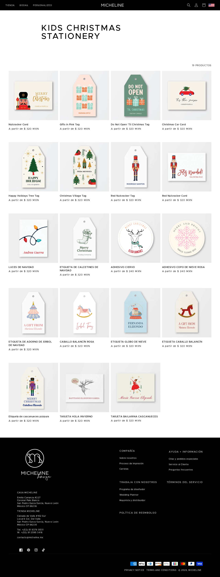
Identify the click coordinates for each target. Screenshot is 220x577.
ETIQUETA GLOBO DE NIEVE (128, 342)
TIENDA (10, 5)
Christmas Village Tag (73, 196)
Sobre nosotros (128, 458)
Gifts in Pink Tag (70, 124)
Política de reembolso (137, 513)
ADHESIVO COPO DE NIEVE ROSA (183, 267)
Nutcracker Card (18, 124)
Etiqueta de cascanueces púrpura (29, 416)
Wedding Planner (129, 495)
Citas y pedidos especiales (183, 459)
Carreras (124, 469)
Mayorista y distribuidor (132, 500)
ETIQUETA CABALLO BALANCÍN (182, 342)
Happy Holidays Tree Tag (24, 196)
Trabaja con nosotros (138, 482)
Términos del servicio (185, 482)
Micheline (194, 570)
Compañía (127, 451)
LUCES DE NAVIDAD (21, 267)
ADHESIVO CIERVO (123, 267)
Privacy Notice (134, 570)
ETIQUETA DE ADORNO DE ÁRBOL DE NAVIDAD (30, 344)
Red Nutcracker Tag (123, 196)
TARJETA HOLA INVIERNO (76, 416)
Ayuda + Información (186, 452)
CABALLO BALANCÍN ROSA (77, 342)
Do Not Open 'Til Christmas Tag (130, 124)
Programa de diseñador (132, 489)
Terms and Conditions (161, 570)
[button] (188, 5)
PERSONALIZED (42, 5)
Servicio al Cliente (179, 464)
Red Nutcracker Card (174, 196)
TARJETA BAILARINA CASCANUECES (134, 416)
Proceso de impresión (131, 464)
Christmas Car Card (174, 124)
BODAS (24, 5)
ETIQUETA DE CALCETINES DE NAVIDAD (79, 269)
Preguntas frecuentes (181, 470)
